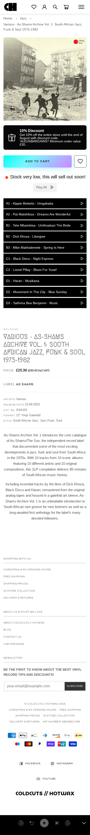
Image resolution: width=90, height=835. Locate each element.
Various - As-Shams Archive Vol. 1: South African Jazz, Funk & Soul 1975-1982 (42, 26)
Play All (43, 187)
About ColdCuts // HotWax (24, 622)
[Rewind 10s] (21, 823)
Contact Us (12, 637)
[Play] (44, 823)
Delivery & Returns (18, 597)
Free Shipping (14, 576)
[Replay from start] (31, 823)
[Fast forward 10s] (67, 823)
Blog (7, 629)
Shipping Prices (15, 583)
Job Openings (13, 644)
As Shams (25, 384)
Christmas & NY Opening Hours (27, 569)
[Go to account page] (44, 7)
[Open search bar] (55, 7)
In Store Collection (19, 591)
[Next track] (57, 823)
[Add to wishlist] (80, 161)
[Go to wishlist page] (34, 7)
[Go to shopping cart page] (66, 7)
